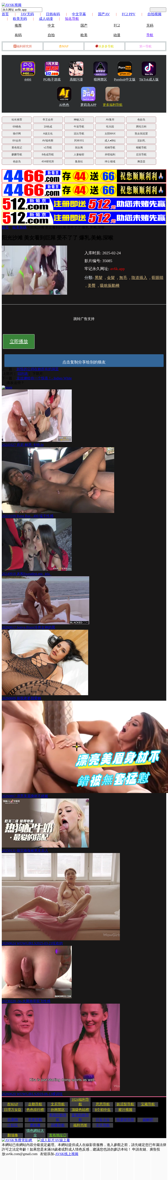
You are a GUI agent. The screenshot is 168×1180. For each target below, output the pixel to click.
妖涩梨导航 (125, 1104)
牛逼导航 (79, 126)
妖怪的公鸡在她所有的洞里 (37, 369)
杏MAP (63, 46)
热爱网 (12, 1120)
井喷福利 (110, 154)
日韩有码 (53, 14)
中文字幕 (79, 14)
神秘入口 (79, 119)
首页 (5, 14)
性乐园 (110, 126)
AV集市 (110, 119)
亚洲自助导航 (80, 1117)
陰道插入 (139, 277)
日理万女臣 (12, 1109)
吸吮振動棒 (110, 285)
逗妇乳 (141, 140)
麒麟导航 (17, 154)
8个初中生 (103, 1109)
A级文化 (48, 133)
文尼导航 (58, 1104)
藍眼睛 (157, 277)
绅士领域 (110, 161)
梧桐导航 (110, 147)
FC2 (117, 25)
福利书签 (80, 1125)
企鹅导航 (35, 1104)
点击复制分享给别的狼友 (84, 362)
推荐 (18, 25)
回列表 (23, 373)
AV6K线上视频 (66, 1154)
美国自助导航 (57, 1117)
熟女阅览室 (141, 133)
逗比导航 (79, 133)
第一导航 (145, 46)
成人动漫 (46, 19)
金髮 (111, 277)
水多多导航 (106, 46)
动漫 (116, 35)
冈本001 (79, 140)
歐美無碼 (19, 227)
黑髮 (99, 277)
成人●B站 (110, 140)
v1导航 (48, 147)
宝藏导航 (148, 1104)
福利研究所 (24, 46)
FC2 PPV (128, 14)
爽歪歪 (141, 161)
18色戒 (48, 126)
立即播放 (19, 341)
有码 (18, 35)
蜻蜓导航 (141, 147)
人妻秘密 (79, 154)
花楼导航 (58, 1125)
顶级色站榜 (80, 1109)
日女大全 (103, 1120)
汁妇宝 (12, 1125)
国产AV (104, 14)
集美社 (79, 161)
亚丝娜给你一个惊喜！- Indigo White (44, 378)
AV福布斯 (47, 140)
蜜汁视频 (125, 1109)
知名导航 (72, 19)
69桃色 (17, 126)
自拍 (51, 35)
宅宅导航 (103, 1125)
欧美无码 (20, 19)
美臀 (92, 285)
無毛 (123, 277)
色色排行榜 (35, 1109)
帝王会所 (48, 119)
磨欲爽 (35, 1125)
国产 (84, 25)
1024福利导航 (80, 1102)
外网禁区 (58, 1109)
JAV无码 (27, 14)
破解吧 (148, 1120)
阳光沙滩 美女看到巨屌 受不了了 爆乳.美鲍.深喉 (67, 227)
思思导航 (103, 1104)
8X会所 (16, 140)
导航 (149, 35)
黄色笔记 (17, 147)
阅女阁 (79, 147)
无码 (149, 25)
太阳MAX (110, 133)
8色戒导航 (48, 154)
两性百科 (141, 126)
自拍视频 (154, 14)
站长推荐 (17, 119)
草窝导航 (35, 1120)
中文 (51, 25)
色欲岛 (141, 119)
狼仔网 (17, 133)
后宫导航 (141, 154)
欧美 (84, 35)
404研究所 (48, 161)
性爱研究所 (125, 1120)
